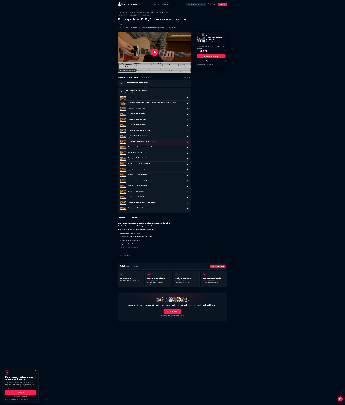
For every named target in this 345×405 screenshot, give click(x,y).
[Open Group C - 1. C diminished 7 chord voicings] (154, 203)
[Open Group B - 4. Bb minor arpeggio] (154, 186)
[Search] (204, 4)
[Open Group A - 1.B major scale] (154, 109)
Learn (155, 4)
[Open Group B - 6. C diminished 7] (154, 197)
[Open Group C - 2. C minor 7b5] (154, 208)
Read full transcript (125, 255)
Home (119, 12)
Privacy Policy (24, 399)
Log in (215, 4)
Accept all (20, 392)
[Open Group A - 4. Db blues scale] (154, 125)
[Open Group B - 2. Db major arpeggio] (154, 175)
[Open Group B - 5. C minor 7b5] (154, 192)
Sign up (222, 4)
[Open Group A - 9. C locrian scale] (154, 153)
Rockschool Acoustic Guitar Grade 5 (139, 12)
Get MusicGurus (172, 311)
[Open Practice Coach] (340, 398)
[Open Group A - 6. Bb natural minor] (154, 136)
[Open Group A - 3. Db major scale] (154, 120)
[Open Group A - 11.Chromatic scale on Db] (154, 164)
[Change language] (209, 4)
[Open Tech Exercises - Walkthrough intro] (154, 98)
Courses (125, 12)
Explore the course (211, 60)
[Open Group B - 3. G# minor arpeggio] (154, 181)
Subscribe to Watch (212, 56)
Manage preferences (21, 396)
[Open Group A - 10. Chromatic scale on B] (154, 158)
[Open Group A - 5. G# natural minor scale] (154, 131)
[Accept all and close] (36, 371)
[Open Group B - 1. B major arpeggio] (154, 170)
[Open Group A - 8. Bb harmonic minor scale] (154, 147)
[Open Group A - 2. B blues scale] (154, 114)
